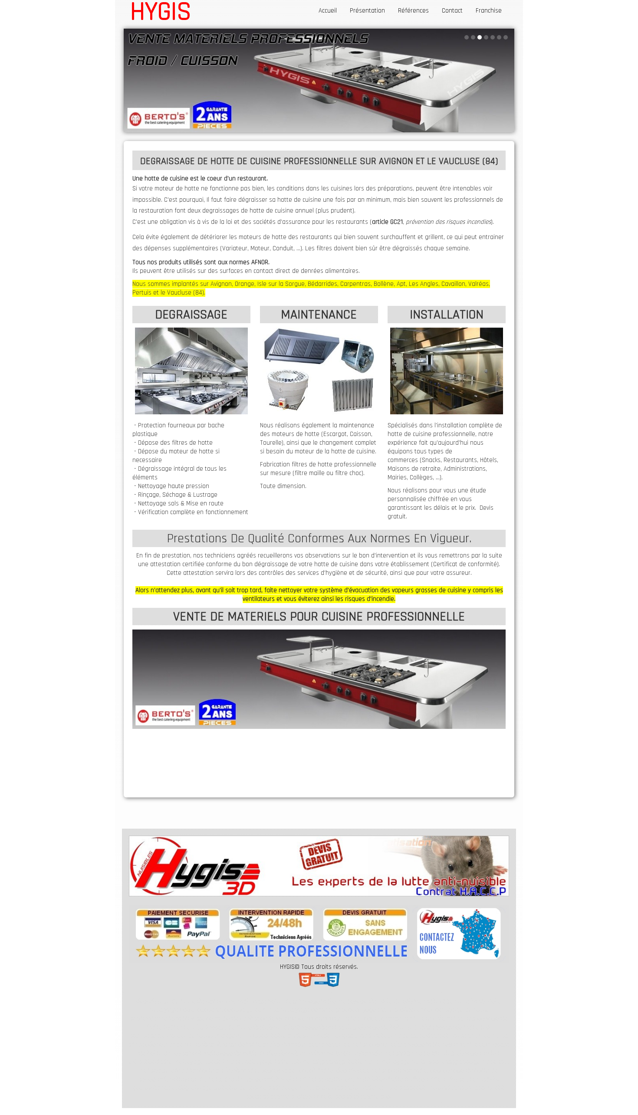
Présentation (367, 11)
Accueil (328, 11)
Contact (452, 11)
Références (413, 11)
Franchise (489, 11)
